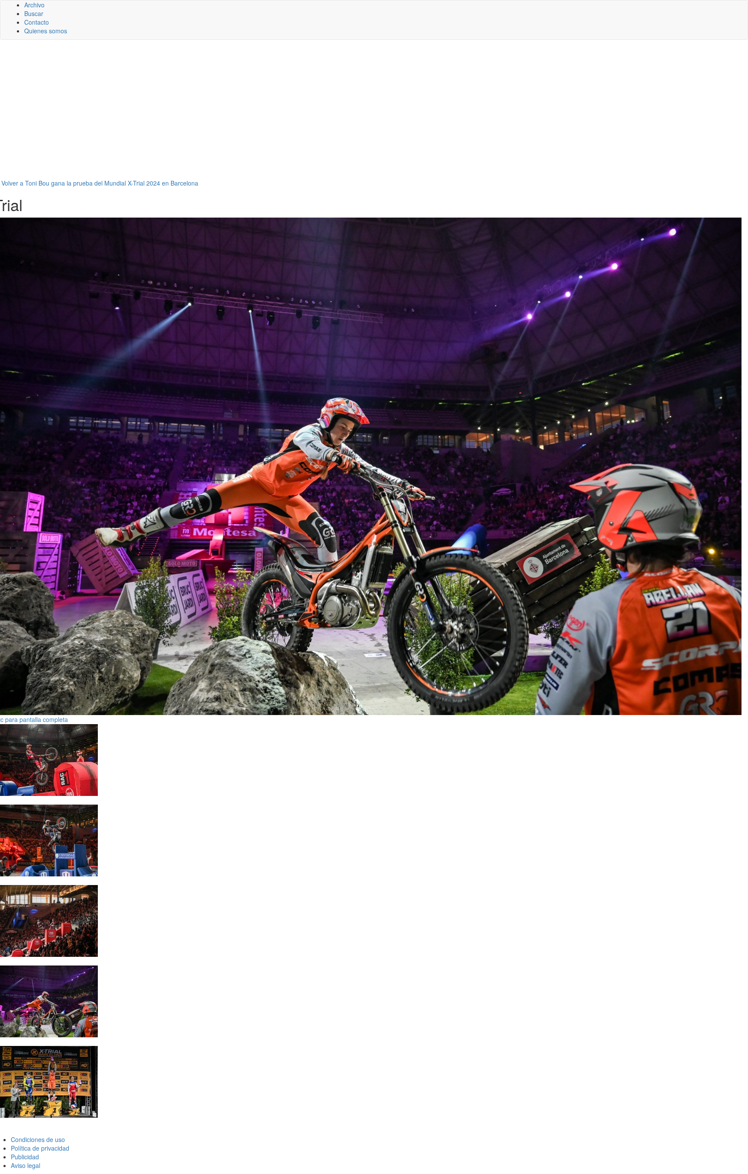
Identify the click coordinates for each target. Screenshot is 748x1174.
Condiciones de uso (38, 1139)
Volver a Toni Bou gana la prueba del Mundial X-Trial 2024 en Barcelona (99, 183)
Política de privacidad (40, 1148)
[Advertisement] (374, 113)
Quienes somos (45, 30)
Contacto (36, 22)
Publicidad (25, 1156)
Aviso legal (25, 1165)
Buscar (33, 13)
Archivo (34, 4)
